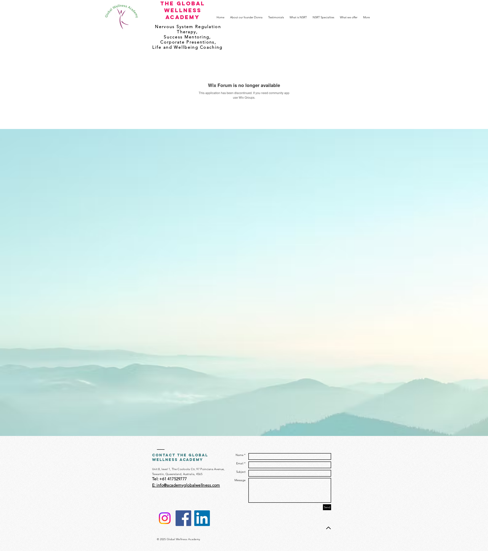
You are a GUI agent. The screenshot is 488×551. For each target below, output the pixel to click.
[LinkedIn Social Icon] (202, 518)
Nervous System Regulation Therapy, (188, 29)
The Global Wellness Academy (182, 10)
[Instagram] (165, 518)
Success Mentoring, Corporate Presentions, (187, 39)
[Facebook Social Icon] (183, 518)
